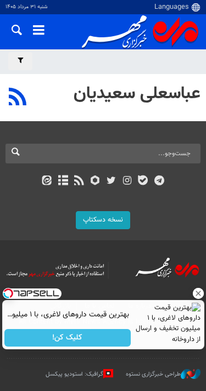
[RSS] (17, 98)
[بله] (143, 181)
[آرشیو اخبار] (63, 181)
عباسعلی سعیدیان (137, 93)
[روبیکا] (95, 181)
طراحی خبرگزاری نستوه (153, 373)
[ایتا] (47, 181)
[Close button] (197, 293)
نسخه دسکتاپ (103, 219)
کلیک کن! (67, 338)
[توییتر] (111, 181)
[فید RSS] (79, 181)
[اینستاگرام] (127, 181)
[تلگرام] (159, 181)
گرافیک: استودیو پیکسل (74, 373)
